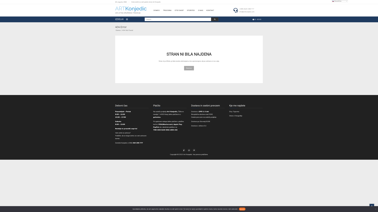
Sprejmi (242, 209)
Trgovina (167, 10)
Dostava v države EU (198, 126)
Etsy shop (179, 10)
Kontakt (210, 10)
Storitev (191, 10)
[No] (376, 209)
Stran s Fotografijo (235, 116)
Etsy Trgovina (234, 111)
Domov (157, 10)
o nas (200, 10)
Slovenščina (337, 1)
